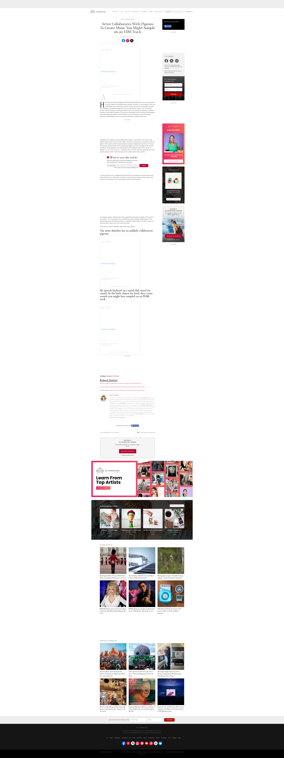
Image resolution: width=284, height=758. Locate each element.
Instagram (109, 376)
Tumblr (178, 66)
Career (133, 737)
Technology (163, 737)
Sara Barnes (124, 36)
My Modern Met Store (145, 398)
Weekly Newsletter (175, 65)
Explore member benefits (128, 455)
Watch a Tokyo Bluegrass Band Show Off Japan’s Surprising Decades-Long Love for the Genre (113, 709)
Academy (144, 11)
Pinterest (173, 66)
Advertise (150, 752)
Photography (135, 11)
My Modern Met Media (173, 71)
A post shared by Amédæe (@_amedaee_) (122, 94)
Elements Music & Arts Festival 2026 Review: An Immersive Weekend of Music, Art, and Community (113, 674)
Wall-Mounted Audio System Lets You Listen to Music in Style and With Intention (169, 611)
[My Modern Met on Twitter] (133, 743)
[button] (158, 12)
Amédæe (141, 104)
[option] (143, 495)
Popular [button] (115, 11)
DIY (130, 737)
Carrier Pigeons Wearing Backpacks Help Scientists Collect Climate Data (122, 387)
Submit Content (139, 752)
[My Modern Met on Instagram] (137, 743)
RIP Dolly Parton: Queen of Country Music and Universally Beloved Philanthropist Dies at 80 (113, 611)
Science (157, 737)
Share (135, 426)
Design (127, 11)
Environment (151, 737)
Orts (116, 406)
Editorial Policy (129, 752)
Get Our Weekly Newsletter (146, 432)
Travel (169, 737)
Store (150, 11)
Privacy (140, 754)
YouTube (116, 376)
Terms (144, 754)
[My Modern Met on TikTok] (151, 743)
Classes (145, 737)
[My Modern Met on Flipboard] (142, 743)
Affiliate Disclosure (158, 752)
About (123, 752)
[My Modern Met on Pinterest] (128, 743)
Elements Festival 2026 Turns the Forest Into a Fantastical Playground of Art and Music (141, 674)
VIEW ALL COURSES (173, 161)
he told (113, 150)
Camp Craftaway (140, 414)
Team (134, 752)
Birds (133, 19)
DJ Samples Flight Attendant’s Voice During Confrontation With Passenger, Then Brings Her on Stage (169, 674)
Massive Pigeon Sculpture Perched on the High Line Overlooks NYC (120, 383)
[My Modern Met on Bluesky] (160, 743)
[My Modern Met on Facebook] (124, 743)
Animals (127, 19)
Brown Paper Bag (147, 405)
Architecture (124, 737)
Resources (139, 737)
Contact (146, 752)
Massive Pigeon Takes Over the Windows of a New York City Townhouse (122, 390)
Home (122, 19)
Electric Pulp (181, 752)
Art (122, 11)
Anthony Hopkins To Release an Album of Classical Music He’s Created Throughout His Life (142, 709)
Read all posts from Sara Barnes (117, 417)
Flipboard (167, 68)
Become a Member (127, 451)
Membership (189, 11)
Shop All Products (173, 199)
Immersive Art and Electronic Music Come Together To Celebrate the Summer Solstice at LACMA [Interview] (171, 709)
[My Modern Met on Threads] (156, 743)
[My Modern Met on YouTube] (146, 743)
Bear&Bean (123, 403)
